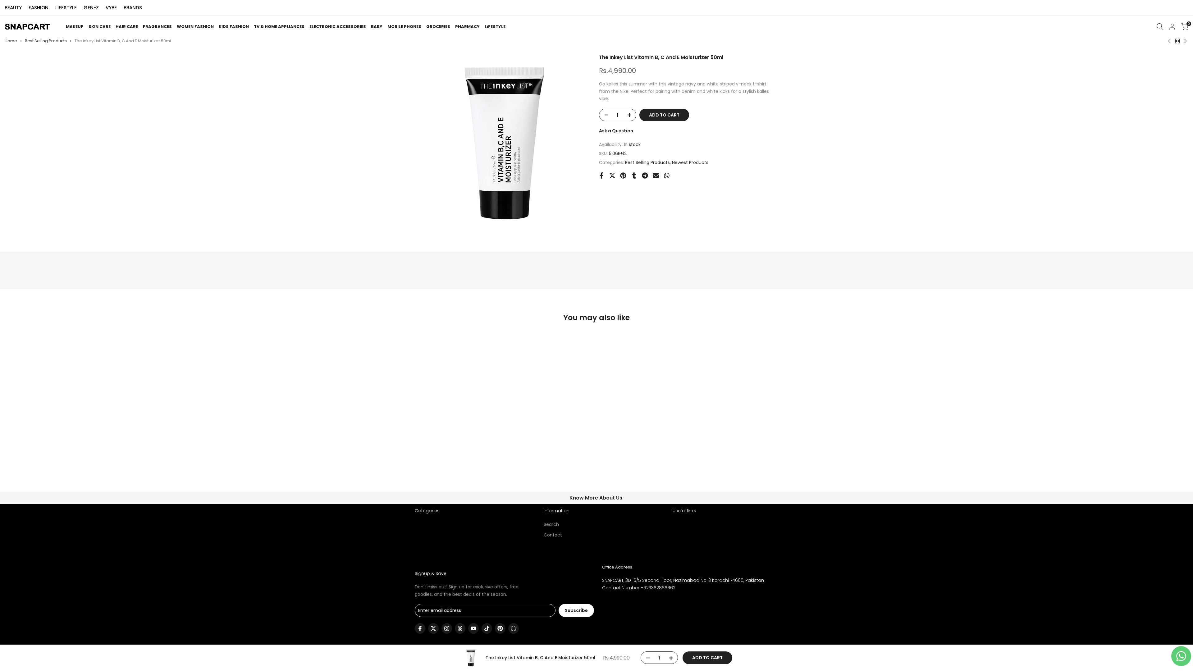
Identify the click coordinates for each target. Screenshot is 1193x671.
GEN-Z (91, 7)
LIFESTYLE (66, 7)
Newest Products (690, 162)
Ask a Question (616, 131)
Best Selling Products (46, 41)
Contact (553, 535)
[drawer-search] (1160, 26)
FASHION (38, 7)
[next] (763, 356)
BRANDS (133, 7)
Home (11, 41)
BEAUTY (13, 7)
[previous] (430, 356)
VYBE (111, 7)
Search (551, 524)
